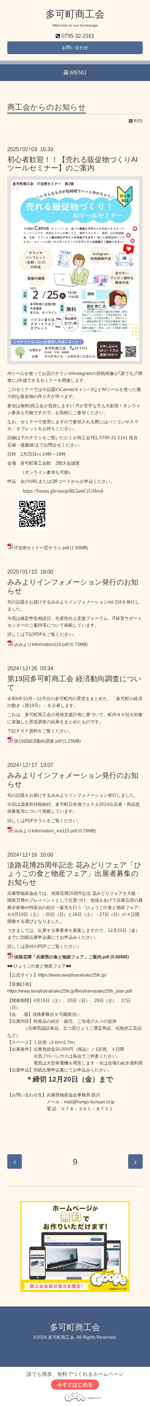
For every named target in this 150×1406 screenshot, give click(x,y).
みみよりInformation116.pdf (41, 644)
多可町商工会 (75, 14)
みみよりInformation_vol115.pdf (45, 830)
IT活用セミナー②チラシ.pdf (41, 547)
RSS (138, 121)
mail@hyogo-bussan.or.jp (89, 1101)
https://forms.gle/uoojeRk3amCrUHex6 (63, 491)
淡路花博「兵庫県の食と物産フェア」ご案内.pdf (61, 956)
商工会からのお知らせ (46, 107)
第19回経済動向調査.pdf (38, 741)
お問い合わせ (75, 47)
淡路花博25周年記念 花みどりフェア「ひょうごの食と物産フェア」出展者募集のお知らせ (74, 873)
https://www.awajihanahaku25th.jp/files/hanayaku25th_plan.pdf (69, 991)
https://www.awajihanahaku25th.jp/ (72, 975)
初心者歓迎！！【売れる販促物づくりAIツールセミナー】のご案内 (72, 163)
